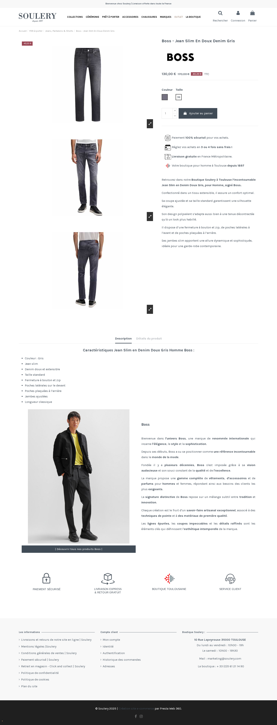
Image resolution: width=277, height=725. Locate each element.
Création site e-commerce (136, 708)
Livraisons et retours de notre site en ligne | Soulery (56, 639)
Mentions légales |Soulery (38, 646)
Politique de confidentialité (40, 673)
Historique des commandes (122, 659)
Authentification (114, 653)
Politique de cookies (35, 679)
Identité (108, 646)
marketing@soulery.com (224, 658)
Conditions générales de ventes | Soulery (49, 653)
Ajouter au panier (201, 113)
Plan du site (29, 686)
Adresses (109, 666)
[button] (193, 17)
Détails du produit (149, 338)
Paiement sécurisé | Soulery (40, 659)
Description (123, 338)
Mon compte (111, 639)
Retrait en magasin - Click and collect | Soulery (53, 666)
